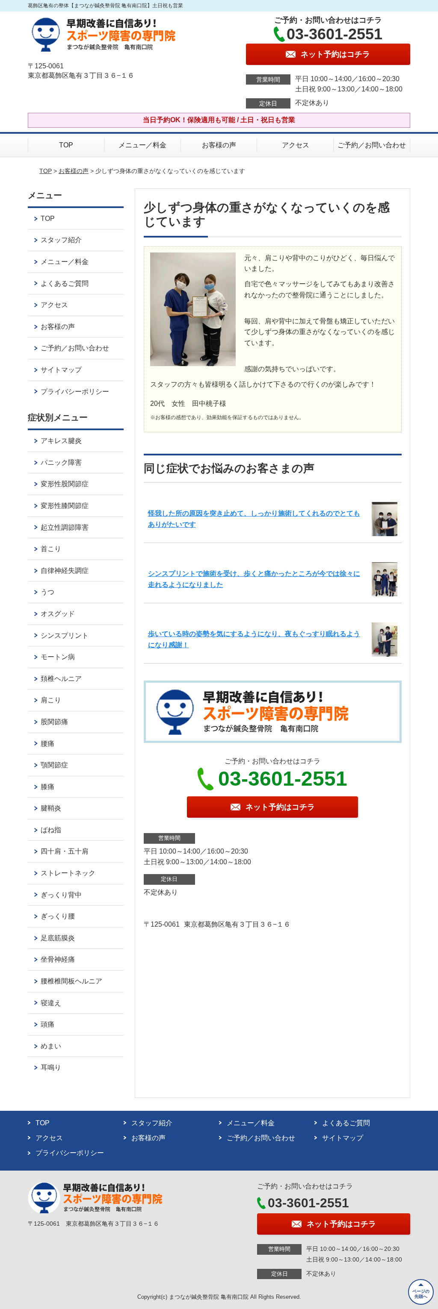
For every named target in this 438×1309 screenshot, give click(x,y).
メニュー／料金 (142, 145)
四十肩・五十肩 (65, 851)
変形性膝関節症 (65, 505)
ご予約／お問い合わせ (371, 145)
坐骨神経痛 (58, 959)
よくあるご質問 (65, 283)
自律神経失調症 (65, 570)
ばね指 (51, 830)
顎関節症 (54, 765)
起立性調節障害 (65, 527)
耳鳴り (51, 1067)
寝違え (51, 1003)
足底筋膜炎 (58, 938)
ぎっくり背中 (61, 894)
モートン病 (58, 656)
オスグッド (58, 613)
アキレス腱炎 (61, 440)
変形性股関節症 (65, 483)
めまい (51, 1046)
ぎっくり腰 (58, 916)
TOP (66, 145)
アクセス (295, 145)
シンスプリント (65, 635)
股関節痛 (54, 721)
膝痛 (47, 786)
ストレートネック (68, 873)
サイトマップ (61, 369)
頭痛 (47, 1024)
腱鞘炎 (51, 808)
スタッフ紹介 (61, 240)
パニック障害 (61, 462)
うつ (47, 592)
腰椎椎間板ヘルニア (71, 981)
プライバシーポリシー (75, 391)
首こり (51, 548)
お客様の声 (219, 145)
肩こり (51, 700)
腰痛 (47, 743)
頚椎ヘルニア (61, 678)
